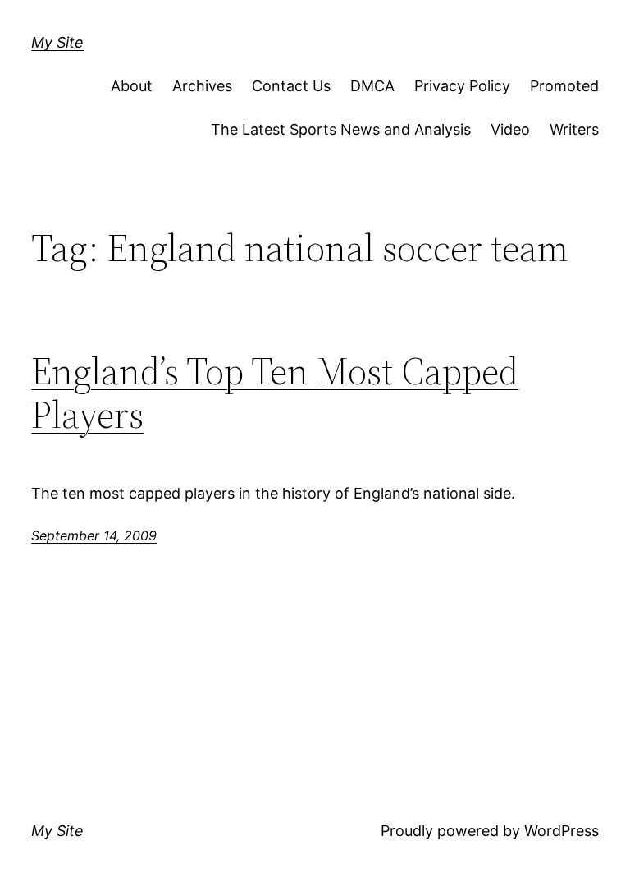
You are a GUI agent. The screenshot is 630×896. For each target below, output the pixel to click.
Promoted (564, 85)
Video (510, 129)
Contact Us (291, 85)
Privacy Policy (462, 85)
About (132, 85)
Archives (202, 85)
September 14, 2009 (94, 535)
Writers (574, 129)
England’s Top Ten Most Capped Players (274, 392)
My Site (57, 42)
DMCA (372, 85)
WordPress (561, 830)
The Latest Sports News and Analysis (341, 129)
